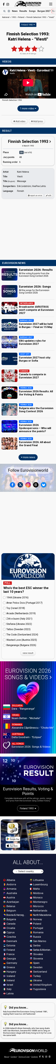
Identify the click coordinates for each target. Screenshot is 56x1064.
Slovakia (38, 954)
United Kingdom (42, 984)
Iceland (10, 976)
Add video (20, 121)
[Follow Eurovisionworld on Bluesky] (43, 484)
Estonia (10, 945)
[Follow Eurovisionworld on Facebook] (3, 4)
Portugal (38, 928)
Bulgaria (11, 919)
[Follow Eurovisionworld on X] (20, 484)
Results (23, 11)
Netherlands (40, 910)
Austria (10, 897)
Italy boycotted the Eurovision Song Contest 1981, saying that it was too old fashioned (25, 1010)
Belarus (10, 906)
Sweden (37, 967)
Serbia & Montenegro (43, 949)
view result (28, 653)
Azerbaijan (12, 901)
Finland (10, 949)
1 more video (27, 108)
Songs (32, 11)
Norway (37, 919)
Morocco (38, 906)
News (15, 11)
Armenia (11, 888)
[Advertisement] (28, 230)
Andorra (11, 884)
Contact (14, 1057)
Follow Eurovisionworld (28, 470)
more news (28, 457)
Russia (37, 936)
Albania (10, 880)
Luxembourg (40, 884)
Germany (11, 962)
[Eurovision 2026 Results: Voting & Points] (28, 771)
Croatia (10, 928)
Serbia (36, 945)
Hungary (11, 971)
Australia (11, 893)
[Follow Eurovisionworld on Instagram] (7, 4)
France (10, 954)
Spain (36, 962)
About (6, 1057)
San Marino (39, 941)
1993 (14, 17)
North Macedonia (42, 914)
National (5, 17)
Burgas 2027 (43, 11)
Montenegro (40, 901)
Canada (10, 923)
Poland (37, 923)
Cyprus (10, 932)
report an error (36, 195)
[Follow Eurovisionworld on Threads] (35, 484)
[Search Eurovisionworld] (4, 11)
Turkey (37, 976)
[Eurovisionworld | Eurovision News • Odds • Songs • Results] (28, 4)
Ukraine (37, 980)
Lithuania (38, 880)
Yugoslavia (39, 989)
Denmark (11, 941)
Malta (36, 888)
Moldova (38, 893)
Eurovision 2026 (28, 674)
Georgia (11, 958)
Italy (9, 989)
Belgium (11, 910)
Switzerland (40, 971)
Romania (38, 932)
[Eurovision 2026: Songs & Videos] (28, 693)
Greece (10, 967)
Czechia (11, 936)
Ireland (10, 980)
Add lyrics (38, 121)
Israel (9, 984)
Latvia (10, 993)
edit (49, 195)
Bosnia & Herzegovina (16, 914)
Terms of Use (24, 1057)
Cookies (34, 1057)
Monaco (38, 897)
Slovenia (38, 958)
